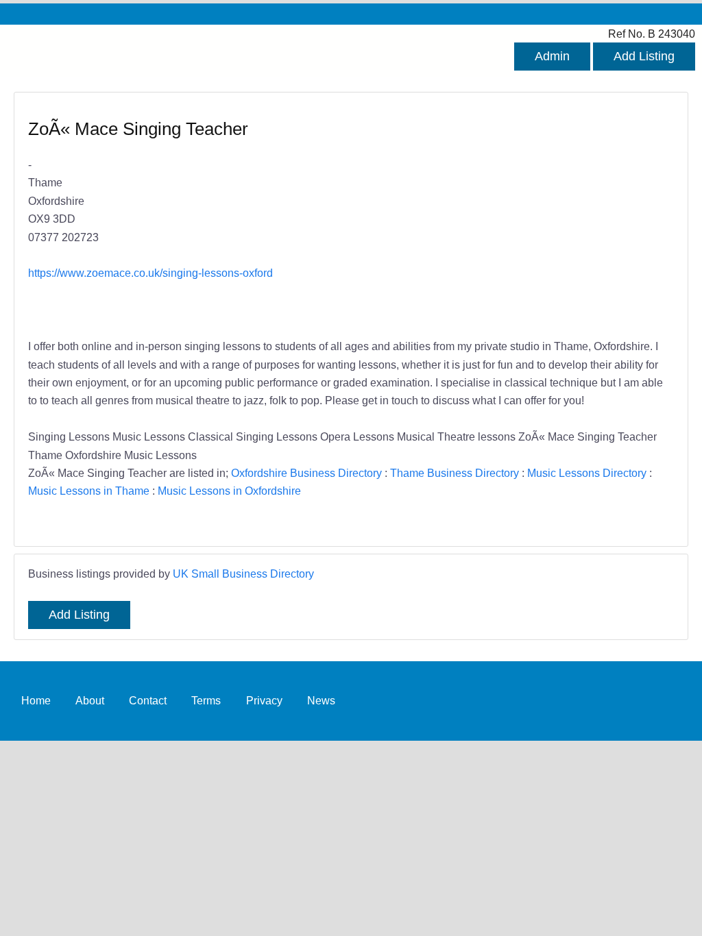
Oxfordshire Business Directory (306, 473)
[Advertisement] (505, 216)
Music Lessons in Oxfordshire (229, 490)
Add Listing (644, 56)
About (89, 700)
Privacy (264, 700)
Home (36, 700)
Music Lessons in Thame (88, 490)
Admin (552, 56)
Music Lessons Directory (586, 473)
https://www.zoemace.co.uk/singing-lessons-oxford (150, 273)
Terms (206, 700)
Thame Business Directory (454, 473)
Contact (148, 700)
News (321, 700)
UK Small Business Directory (243, 573)
